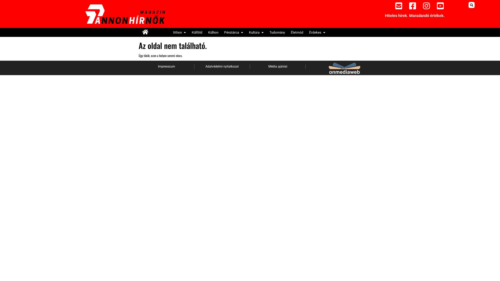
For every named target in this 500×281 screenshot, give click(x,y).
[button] (472, 5)
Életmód (297, 32)
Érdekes (315, 32)
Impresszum (166, 66)
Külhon (213, 32)
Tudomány (277, 32)
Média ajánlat (277, 66)
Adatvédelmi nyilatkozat (222, 66)
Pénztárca (231, 32)
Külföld (197, 32)
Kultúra (254, 32)
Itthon (177, 32)
